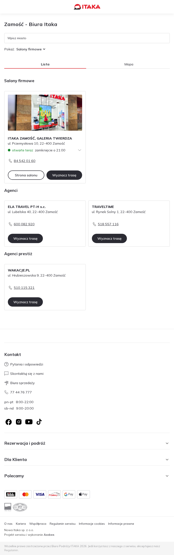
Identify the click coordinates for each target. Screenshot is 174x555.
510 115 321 (24, 287)
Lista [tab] (45, 64)
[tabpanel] (87, 197)
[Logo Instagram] (18, 422)
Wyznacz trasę (64, 175)
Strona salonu (26, 175)
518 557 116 (108, 224)
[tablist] (87, 64)
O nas (8, 524)
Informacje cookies (92, 524)
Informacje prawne (121, 524)
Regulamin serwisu (63, 524)
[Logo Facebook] (8, 422)
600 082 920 (24, 224)
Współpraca (37, 524)
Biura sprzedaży (22, 383)
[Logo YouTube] (29, 422)
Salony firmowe (29, 49)
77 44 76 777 (21, 392)
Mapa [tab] (128, 64)
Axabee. (49, 535)
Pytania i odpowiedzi (26, 364)
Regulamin (11, 550)
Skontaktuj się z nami (27, 373)
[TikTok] (39, 422)
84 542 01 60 (24, 161)
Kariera (21, 524)
